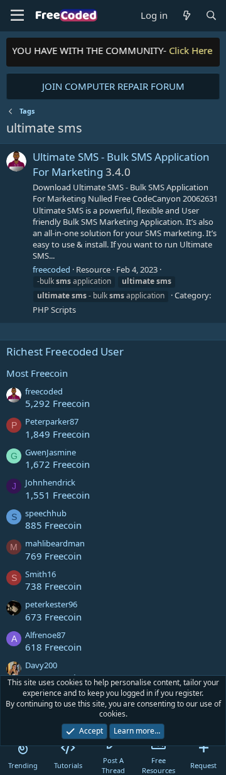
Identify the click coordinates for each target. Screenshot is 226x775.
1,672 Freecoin (57, 464)
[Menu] (17, 15)
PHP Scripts (54, 309)
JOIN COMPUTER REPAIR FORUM (113, 86)
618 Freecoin (53, 647)
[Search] (211, 15)
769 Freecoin (53, 556)
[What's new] (186, 15)
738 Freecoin (53, 586)
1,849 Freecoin (57, 434)
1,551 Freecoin (57, 495)
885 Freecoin (53, 525)
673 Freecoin (53, 616)
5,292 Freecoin (57, 403)
